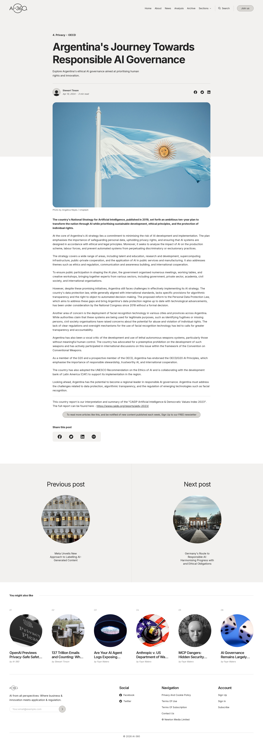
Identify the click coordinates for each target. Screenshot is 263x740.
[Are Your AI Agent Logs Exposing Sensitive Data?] (110, 630)
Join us (245, 8)
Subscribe (223, 707)
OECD (72, 35)
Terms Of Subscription (174, 707)
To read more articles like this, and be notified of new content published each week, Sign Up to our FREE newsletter (131, 414)
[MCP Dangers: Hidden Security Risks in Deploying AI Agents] (194, 630)
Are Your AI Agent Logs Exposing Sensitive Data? (108, 655)
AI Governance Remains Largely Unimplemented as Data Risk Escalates (236, 655)
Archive (191, 8)
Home (148, 8)
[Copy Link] (94, 437)
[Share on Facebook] (195, 92)
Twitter (127, 701)
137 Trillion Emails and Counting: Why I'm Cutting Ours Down (67, 655)
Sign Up (222, 695)
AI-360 (15, 661)
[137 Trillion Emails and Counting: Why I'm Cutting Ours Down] (68, 630)
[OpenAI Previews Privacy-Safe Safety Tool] (25, 630)
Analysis (179, 8)
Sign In (222, 701)
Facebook (128, 695)
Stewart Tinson (71, 90)
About (158, 8)
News (168, 8)
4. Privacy (59, 35)
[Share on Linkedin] (208, 92)
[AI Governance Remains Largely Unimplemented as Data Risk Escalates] (237, 630)
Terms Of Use (169, 701)
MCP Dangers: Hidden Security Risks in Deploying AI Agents (192, 655)
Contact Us (168, 713)
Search (226, 8)
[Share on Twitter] (202, 92)
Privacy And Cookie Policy (176, 695)
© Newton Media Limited (176, 719)
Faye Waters (103, 661)
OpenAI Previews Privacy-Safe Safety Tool (25, 655)
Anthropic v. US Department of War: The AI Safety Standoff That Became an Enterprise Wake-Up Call (152, 655)
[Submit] (62, 709)
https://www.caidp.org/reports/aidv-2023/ (123, 406)
